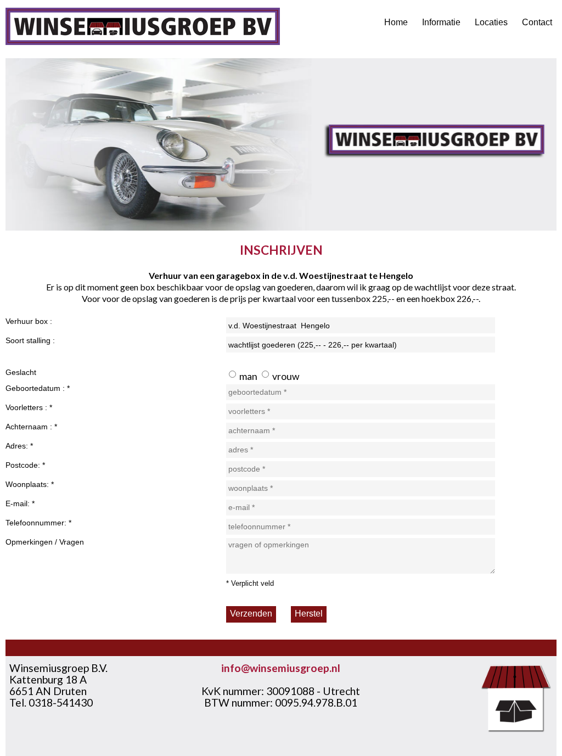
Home (396, 22)
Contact (537, 22)
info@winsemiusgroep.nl (280, 668)
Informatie (441, 22)
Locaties (491, 22)
